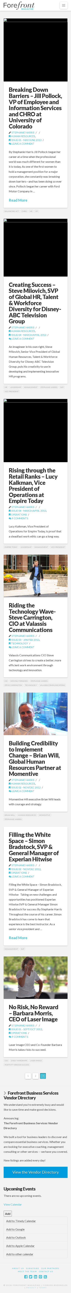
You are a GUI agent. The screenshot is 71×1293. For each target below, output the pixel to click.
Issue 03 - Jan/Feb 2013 (25, 639)
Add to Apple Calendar (20, 1245)
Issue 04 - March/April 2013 (28, 334)
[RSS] (45, 1277)
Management (31, 387)
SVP (62, 387)
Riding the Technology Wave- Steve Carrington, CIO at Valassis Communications (32, 617)
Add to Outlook (16, 1237)
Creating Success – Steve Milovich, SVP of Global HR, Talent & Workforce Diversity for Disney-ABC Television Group (35, 303)
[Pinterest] (40, 1277)
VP (36, 211)
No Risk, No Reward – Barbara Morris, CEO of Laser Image (33, 1013)
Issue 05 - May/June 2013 (26, 140)
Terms (43, 1287)
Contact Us (46, 1271)
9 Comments (19, 518)
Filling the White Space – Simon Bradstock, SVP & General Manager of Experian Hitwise (34, 846)
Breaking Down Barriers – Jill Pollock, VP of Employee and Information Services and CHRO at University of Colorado (35, 108)
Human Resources (23, 136)
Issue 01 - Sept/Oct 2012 (26, 1029)
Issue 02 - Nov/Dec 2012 (26, 787)
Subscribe (32, 1268)
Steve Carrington (13, 685)
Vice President (12, 391)
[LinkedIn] (35, 1277)
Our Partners (50, 1268)
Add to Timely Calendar (21, 1221)
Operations (19, 514)
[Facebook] (25, 1277)
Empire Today (11, 547)
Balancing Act (12, 211)
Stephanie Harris (22, 132)
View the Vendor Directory (35, 1172)
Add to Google (15, 1229)
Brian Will (10, 815)
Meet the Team (27, 1271)
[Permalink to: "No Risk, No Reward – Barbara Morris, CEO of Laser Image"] (36, 977)
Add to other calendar (19, 1254)
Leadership (15, 387)
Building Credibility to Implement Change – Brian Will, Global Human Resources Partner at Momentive (35, 758)
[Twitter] (30, 1277)
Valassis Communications (52, 685)
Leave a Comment (22, 143)
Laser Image (36, 1060)
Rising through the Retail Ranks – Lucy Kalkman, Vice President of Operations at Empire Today (33, 485)
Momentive (44, 815)
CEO (6, 1060)
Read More (18, 200)
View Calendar (13, 1204)
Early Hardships (19, 1060)
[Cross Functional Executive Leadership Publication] (19, 5)
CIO (6, 681)
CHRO (24, 211)
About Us (18, 1268)
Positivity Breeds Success (17, 1065)
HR (31, 211)
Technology (19, 643)
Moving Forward (19, 681)
